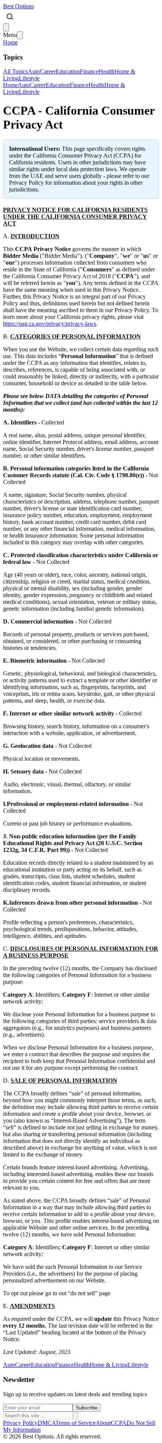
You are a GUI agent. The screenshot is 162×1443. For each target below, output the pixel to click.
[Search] (10, 16)
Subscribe (87, 1408)
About (103, 1423)
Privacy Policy (20, 1423)
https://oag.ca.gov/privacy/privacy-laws (49, 323)
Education (68, 71)
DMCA (46, 1423)
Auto (34, 71)
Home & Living (109, 1365)
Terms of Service (75, 1423)
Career (48, 71)
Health (107, 71)
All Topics (15, 71)
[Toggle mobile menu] (6, 27)
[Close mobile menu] (20, 35)
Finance (89, 71)
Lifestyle (29, 78)
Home (10, 42)
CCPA (119, 1423)
